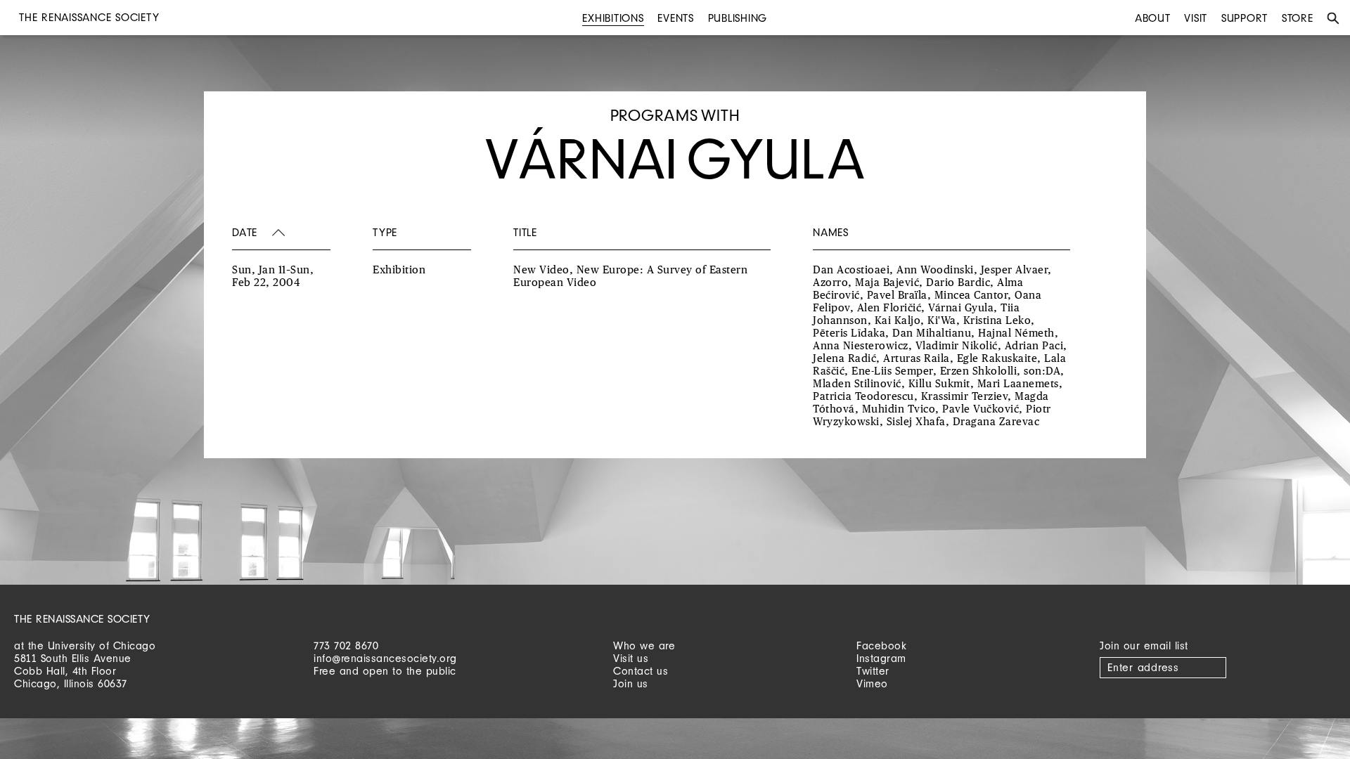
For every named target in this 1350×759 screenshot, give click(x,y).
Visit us (630, 658)
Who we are (644, 645)
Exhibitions (612, 18)
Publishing (738, 18)
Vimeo (872, 683)
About (1153, 18)
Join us (630, 683)
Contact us (640, 670)
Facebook (881, 645)
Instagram (881, 658)
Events (675, 18)
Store (1297, 18)
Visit (1195, 18)
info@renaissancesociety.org (385, 658)
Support (1244, 18)
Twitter (872, 670)
